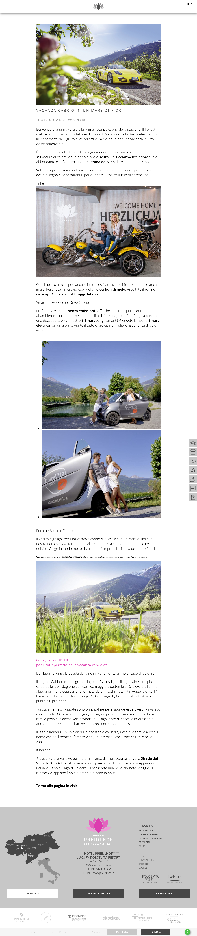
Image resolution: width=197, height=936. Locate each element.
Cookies (143, 867)
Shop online (146, 830)
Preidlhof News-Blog (151, 838)
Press (142, 846)
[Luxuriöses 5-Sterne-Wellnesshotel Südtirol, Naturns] (94, 881)
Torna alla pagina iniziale (57, 785)
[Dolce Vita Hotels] (150, 879)
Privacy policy (146, 859)
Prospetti (144, 842)
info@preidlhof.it (103, 873)
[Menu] (9, 7)
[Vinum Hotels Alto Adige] (46, 918)
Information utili (149, 834)
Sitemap (143, 856)
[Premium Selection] (21, 918)
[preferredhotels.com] (174, 918)
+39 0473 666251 (101, 869)
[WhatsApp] (187, 932)
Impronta (144, 863)
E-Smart (88, 320)
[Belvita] (174, 879)
